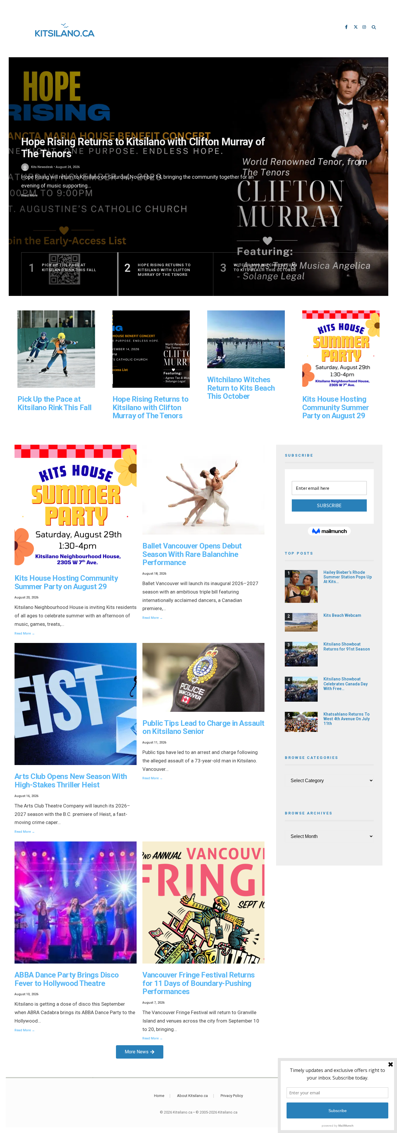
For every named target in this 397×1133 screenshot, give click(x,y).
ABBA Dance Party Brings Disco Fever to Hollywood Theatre (67, 979)
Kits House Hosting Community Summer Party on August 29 (335, 407)
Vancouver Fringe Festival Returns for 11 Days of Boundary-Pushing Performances (198, 983)
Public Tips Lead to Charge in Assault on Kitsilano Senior (203, 727)
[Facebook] (347, 27)
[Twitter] (356, 27)
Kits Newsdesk (42, 167)
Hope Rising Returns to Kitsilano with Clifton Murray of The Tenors (143, 148)
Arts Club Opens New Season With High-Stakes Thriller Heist (71, 780)
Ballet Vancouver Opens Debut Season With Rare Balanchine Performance (192, 554)
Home (159, 1095)
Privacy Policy (232, 1095)
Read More (29, 195)
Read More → (25, 633)
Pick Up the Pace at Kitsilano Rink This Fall (54, 403)
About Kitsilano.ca (192, 1095)
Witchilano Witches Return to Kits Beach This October (241, 388)
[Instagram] (364, 27)
